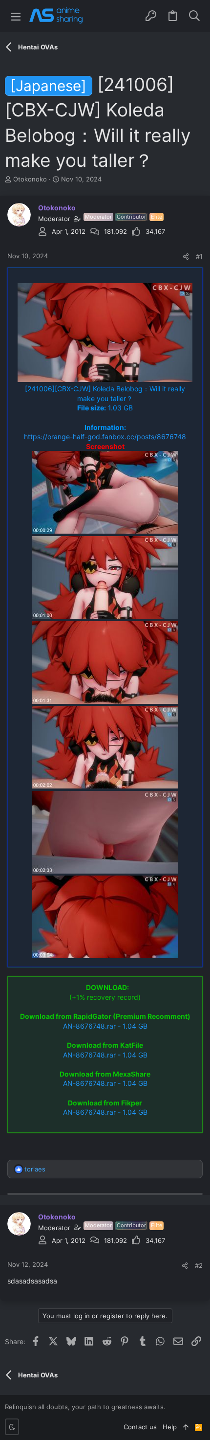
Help (170, 1427)
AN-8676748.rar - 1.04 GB (105, 1026)
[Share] (185, 256)
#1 (199, 256)
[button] (16, 15)
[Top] (186, 1426)
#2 (199, 1265)
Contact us (140, 1427)
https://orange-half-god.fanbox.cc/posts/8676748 (105, 436)
